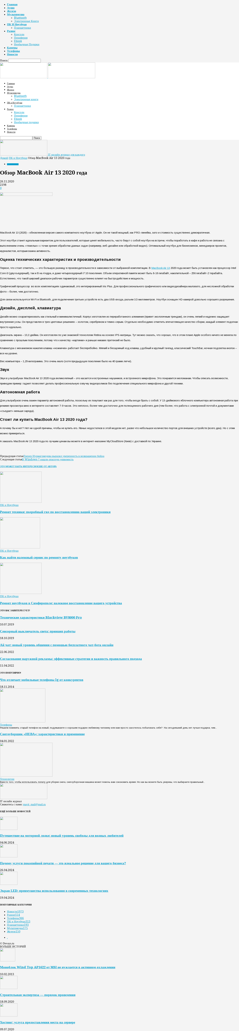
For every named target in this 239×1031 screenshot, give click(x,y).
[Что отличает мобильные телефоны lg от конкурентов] (22, 721)
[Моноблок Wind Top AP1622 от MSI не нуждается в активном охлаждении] (7, 960)
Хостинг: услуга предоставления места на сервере (37, 1022)
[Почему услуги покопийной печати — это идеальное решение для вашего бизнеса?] (8, 856)
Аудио (11, 7)
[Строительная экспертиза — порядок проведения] (8, 988)
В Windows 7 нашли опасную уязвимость (47, 459)
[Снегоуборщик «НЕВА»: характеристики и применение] (26, 775)
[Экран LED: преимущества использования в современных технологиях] (8, 883)
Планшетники (22, 27)
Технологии (7, 779)
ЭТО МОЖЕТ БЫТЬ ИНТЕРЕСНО (18, 466)
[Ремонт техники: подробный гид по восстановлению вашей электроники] (21, 501)
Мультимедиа (15, 14)
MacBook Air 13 (160, 267)
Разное (11, 31)
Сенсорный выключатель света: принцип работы (37, 631)
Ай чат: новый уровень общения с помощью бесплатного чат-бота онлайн (56, 645)
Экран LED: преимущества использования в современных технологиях (54, 891)
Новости (12, 54)
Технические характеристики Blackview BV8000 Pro (41, 617)
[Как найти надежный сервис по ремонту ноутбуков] (20, 547)
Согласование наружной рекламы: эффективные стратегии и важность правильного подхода (71, 659)
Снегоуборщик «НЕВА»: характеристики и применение (42, 734)
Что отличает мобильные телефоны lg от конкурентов (41, 680)
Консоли (19, 34)
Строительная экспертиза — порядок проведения (37, 995)
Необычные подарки (26, 44)
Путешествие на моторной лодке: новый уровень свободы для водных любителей (62, 835)
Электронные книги (26, 21)
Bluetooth (20, 17)
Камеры (12, 47)
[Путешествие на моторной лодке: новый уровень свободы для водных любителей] (8, 828)
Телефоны (13, 51)
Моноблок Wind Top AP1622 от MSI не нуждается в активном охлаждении (57, 967)
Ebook (18, 41)
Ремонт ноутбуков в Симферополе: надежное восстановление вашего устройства (61, 603)
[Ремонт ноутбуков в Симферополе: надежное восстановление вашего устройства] (21, 592)
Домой (4, 158)
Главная (12, 4)
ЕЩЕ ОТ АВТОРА (47, 466)
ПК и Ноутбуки (17, 24)
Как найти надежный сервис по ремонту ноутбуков (39, 557)
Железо (11, 11)
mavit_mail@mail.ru (34, 804)
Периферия (20, 37)
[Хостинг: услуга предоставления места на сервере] (8, 1015)
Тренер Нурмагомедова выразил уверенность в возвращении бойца (63, 456)
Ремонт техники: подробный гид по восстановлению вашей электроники (55, 512)
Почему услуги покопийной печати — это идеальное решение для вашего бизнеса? (63, 863)
